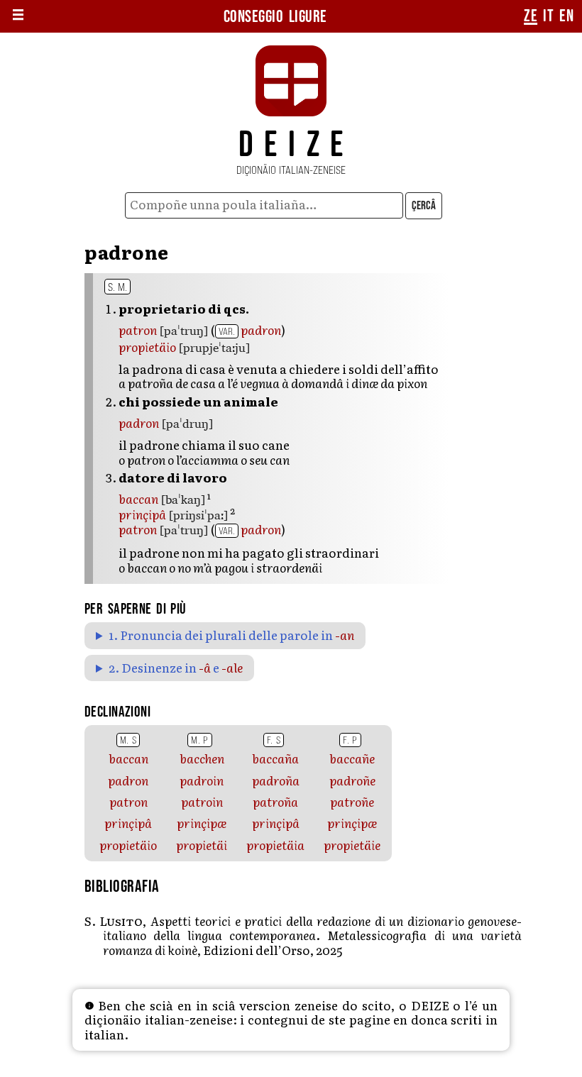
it (548, 16)
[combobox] (264, 205)
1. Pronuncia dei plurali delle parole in (231, 635)
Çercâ (424, 206)
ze (530, 16)
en (566, 16)
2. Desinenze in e (176, 668)
